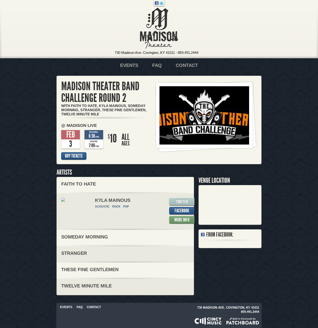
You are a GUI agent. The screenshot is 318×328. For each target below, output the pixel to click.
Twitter (161, 3)
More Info (181, 220)
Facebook (157, 3)
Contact (187, 65)
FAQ (157, 65)
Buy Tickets (74, 156)
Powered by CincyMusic (208, 321)
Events (129, 65)
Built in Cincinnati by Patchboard (242, 321)
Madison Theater (159, 28)
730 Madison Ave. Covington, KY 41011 (145, 53)
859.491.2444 (188, 53)
